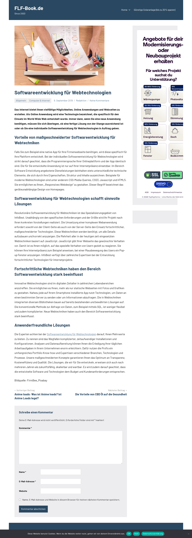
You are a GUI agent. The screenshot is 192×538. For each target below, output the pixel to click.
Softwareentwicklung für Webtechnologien (71, 334)
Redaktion (81, 100)
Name (22, 472)
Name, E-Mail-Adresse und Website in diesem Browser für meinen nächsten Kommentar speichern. (71, 499)
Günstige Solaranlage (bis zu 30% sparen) (154, 9)
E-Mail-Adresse (27, 481)
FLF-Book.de (28, 8)
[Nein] (188, 533)
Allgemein (21, 100)
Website (23, 491)
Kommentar (25, 428)
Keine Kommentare (99, 100)
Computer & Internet (39, 100)
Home (124, 9)
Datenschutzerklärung (153, 534)
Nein (136, 534)
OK (129, 534)
